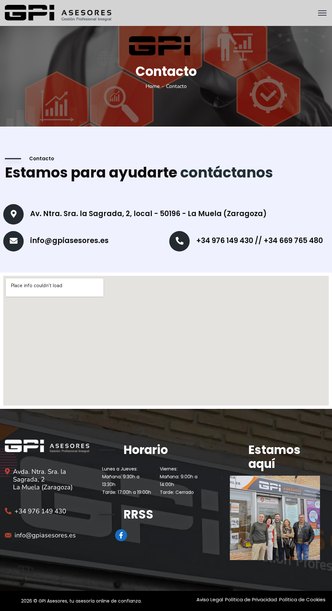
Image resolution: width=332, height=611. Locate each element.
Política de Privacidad (251, 599)
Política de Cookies (302, 599)
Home (153, 86)
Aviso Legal (209, 599)
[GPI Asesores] (58, 12)
